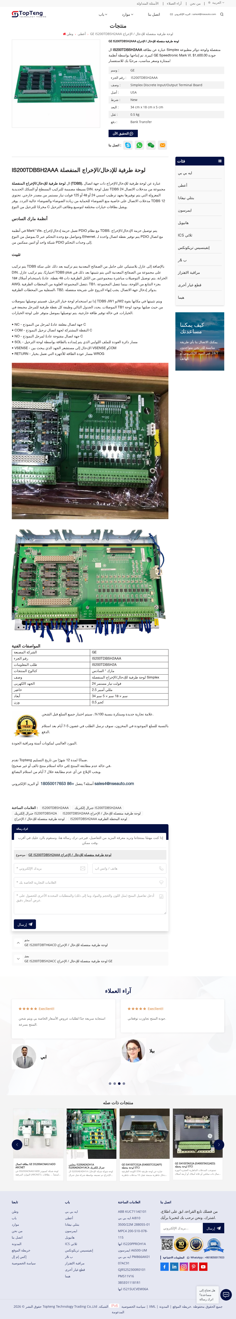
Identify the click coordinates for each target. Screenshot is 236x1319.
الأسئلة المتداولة (148, 3)
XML (152, 1306)
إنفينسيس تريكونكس (193, 247)
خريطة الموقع (21, 1250)
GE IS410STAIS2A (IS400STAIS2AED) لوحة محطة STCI (195, 1165)
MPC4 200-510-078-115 (133, 1234)
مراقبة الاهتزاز (189, 272)
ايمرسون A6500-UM (132, 1250)
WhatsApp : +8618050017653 (207, 1257)
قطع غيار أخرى (189, 285)
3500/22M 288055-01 (134, 1224)
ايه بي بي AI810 (129, 1218)
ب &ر (182, 260)
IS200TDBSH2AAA (55, 808)
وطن (70, 34)
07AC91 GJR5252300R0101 (132, 1266)
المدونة (16, 1244)
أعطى (82, 34)
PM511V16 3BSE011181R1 (129, 1279)
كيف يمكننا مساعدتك (192, 328)
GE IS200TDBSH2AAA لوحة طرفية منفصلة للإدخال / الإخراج (69, 855)
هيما (181, 297)
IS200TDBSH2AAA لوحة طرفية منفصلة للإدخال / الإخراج (102, 813)
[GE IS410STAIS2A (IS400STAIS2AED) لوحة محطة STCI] (198, 1133)
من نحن (195, 3)
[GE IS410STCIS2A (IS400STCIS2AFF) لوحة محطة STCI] (145, 1134)
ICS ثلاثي (185, 235)
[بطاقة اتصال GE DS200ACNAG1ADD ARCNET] (38, 1134)
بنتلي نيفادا (186, 197)
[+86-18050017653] (151, 145)
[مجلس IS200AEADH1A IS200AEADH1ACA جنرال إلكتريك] (92, 1134)
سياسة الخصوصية (24, 1263)
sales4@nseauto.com (114, 784)
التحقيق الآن (121, 133)
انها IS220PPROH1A (132, 1244)
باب (101, 14)
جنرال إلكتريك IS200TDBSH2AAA (98, 808)
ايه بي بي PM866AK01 (134, 1256)
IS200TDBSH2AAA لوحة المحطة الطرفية (98, 819)
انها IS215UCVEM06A (133, 1289)
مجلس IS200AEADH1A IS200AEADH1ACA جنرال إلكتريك (87, 1166)
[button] (110, 1083)
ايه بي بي (185, 173)
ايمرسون (185, 210)
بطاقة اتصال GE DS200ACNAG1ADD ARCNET (35, 1166)
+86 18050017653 (57, 784)
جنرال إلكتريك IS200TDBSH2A (35, 813)
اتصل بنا (154, 14)
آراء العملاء (174, 3)
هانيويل (183, 222)
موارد (126, 14)
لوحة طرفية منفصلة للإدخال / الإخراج (39, 819)
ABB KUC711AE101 (132, 1211)
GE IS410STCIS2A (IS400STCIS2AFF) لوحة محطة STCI (142, 1166)
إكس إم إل (19, 1256)
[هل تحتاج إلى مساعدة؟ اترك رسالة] (226, 1295)
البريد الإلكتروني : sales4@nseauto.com (195, 14)
